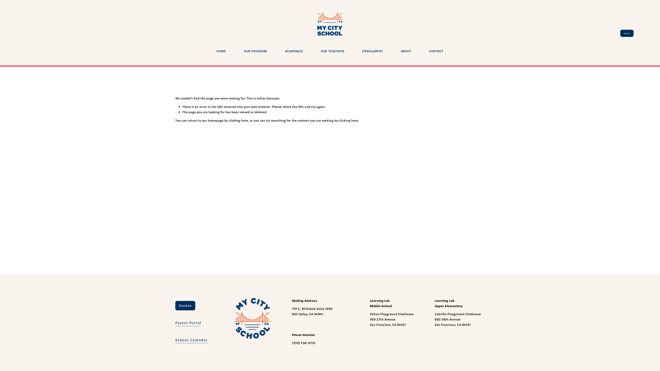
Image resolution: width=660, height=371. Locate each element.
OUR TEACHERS (332, 51)
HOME (221, 51)
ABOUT (406, 51)
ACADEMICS (294, 51)
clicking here (238, 120)
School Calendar (191, 339)
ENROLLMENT (372, 51)
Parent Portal (188, 322)
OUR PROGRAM (255, 51)
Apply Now (627, 33)
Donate (185, 306)
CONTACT (436, 51)
